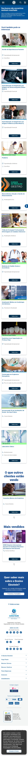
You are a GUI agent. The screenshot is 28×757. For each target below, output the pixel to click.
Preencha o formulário (14, 594)
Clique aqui (16, 713)
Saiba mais (15, 63)
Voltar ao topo (14, 604)
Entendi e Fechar (14, 751)
